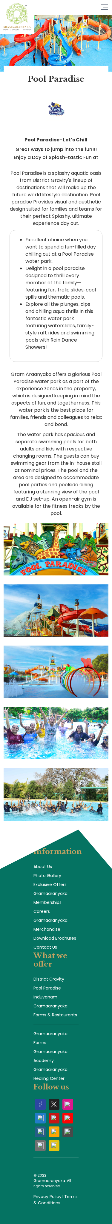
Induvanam (45, 997)
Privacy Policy (47, 1197)
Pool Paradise (47, 988)
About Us (42, 867)
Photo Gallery (47, 876)
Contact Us (45, 947)
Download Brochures (54, 938)
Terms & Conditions (55, 1200)
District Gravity (48, 979)
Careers (41, 911)
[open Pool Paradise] (56, 116)
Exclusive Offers (50, 884)
